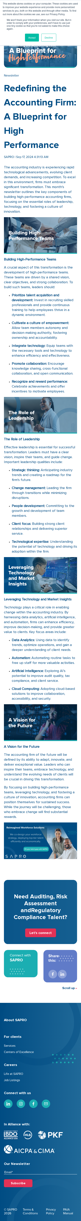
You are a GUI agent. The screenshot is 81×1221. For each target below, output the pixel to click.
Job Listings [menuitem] (12, 1080)
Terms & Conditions (30, 1211)
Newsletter (11, 76)
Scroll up (68, 988)
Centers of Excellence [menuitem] (19, 1052)
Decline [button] (49, 37)
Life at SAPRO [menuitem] (13, 1074)
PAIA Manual (68, 1211)
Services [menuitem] (10, 1046)
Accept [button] (32, 37)
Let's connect (40, 933)
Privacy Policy (51, 1211)
